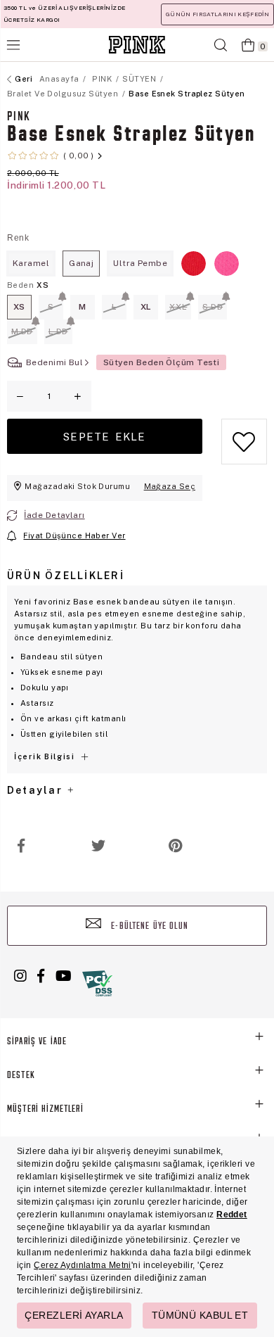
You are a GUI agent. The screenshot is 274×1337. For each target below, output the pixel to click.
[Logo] (137, 44)
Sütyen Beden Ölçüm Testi (161, 362)
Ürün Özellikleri (65, 575)
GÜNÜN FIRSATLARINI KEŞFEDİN (217, 14)
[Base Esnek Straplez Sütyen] (193, 263)
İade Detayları (54, 515)
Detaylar (36, 790)
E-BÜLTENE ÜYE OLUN (148, 926)
